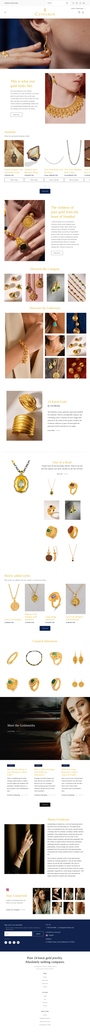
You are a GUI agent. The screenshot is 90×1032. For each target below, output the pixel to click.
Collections (45, 980)
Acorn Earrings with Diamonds (78, 658)
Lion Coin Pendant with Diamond (74, 618)
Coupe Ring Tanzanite (50, 618)
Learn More (51, 430)
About (45, 977)
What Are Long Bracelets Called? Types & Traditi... (70, 772)
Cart (45, 999)
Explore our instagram (13, 909)
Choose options (54, 180)
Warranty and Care (45, 1021)
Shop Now (16, 114)
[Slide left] (41, 186)
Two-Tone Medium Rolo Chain (73, 170)
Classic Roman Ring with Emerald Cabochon (34, 683)
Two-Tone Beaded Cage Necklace (34, 658)
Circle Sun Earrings (76, 685)
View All (59, 474)
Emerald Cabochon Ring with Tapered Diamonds (54, 681)
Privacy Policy (39, 968)
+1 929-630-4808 (51, 927)
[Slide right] (49, 186)
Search (45, 1005)
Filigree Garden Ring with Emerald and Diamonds (56, 655)
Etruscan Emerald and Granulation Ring (11, 683)
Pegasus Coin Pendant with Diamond (31, 617)
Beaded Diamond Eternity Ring (12, 658)
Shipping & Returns (45, 1018)
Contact (45, 986)
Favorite (45, 1002)
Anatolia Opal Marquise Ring (31, 170)
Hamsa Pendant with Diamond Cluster (13, 170)
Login (45, 996)
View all (45, 191)
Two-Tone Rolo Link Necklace (53, 170)
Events (45, 1015)
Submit (38, 934)
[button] (58, 3)
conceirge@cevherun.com (66, 927)
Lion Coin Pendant (12, 619)
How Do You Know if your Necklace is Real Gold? (17, 772)
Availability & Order (45, 1024)
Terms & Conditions (49, 968)
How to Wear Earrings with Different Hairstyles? (44, 772)
